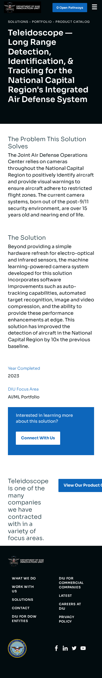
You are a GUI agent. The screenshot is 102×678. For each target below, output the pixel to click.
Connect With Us (38, 438)
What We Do (24, 578)
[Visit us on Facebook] (56, 649)
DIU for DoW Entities (24, 619)
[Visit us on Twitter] (74, 649)
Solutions (22, 600)
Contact (21, 608)
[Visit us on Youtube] (83, 649)
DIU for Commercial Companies (71, 582)
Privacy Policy (66, 619)
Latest (65, 596)
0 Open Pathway (69, 7)
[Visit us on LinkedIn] (65, 649)
